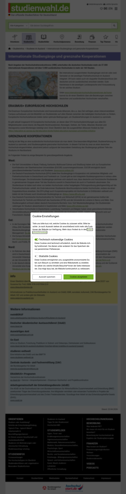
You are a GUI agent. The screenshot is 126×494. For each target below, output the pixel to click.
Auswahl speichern (47, 277)
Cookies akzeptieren (78, 277)
